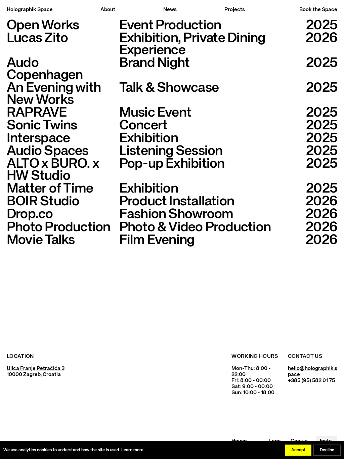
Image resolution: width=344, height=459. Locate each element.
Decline (327, 450)
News (170, 9)
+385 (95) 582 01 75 (311, 380)
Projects (234, 9)
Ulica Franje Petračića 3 (35, 368)
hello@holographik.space (312, 371)
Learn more (132, 450)
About (107, 9)
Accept (298, 450)
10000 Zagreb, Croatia (34, 374)
